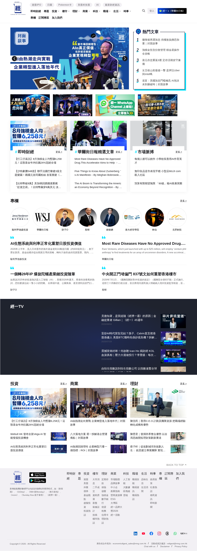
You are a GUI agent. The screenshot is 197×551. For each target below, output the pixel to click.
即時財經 (36, 11)
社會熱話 (153, 495)
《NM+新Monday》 (37, 498)
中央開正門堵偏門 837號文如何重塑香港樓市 (139, 274)
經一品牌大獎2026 (116, 515)
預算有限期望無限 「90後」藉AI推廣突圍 (158, 183)
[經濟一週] (18, 8)
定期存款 (105, 487)
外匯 (86, 493)
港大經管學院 (132, 229)
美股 (86, 489)
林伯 (154, 229)
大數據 (126, 493)
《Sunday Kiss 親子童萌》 (33, 501)
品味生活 (144, 487)
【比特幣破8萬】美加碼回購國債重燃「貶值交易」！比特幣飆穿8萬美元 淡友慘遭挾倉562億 (38, 185)
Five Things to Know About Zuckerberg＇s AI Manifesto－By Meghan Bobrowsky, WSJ (98, 173)
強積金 (105, 501)
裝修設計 (96, 515)
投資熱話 (87, 519)
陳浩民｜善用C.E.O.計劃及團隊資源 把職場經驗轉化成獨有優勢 (157, 428)
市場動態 (115, 485)
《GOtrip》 (21, 498)
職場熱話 (135, 503)
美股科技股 (84, 5)
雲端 (125, 501)
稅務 (104, 517)
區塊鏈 (126, 497)
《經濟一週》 (53, 501)
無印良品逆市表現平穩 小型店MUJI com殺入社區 (158, 173)
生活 (116, 11)
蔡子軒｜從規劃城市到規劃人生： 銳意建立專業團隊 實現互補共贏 (147, 454)
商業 (85, 11)
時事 (126, 11)
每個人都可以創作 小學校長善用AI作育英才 (158, 161)
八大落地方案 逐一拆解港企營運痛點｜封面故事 (88, 442)
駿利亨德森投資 (20, 229)
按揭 (95, 521)
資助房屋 (96, 503)
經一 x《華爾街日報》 (174, 11)
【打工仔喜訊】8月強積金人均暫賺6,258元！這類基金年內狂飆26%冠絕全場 (38, 161)
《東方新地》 (54, 498)
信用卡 (105, 521)
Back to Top (175, 470)
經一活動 (115, 521)
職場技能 (135, 487)
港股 (86, 485)
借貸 (104, 513)
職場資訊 (135, 495)
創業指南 (115, 497)
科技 (95, 11)
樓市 (64, 11)
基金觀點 (87, 503)
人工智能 (126, 487)
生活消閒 (144, 495)
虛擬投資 (87, 511)
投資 (54, 11)
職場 (105, 11)
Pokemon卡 (65, 5)
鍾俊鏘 (109, 229)
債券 (86, 497)
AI (97, 5)
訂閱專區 (44, 17)
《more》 (14, 501)
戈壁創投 (177, 229)
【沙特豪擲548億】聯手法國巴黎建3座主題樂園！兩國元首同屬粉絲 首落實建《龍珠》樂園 (38, 173)
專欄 (33, 17)
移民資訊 (153, 503)
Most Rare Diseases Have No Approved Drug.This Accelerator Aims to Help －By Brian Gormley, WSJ (98, 161)
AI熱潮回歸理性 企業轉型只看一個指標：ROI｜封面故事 (88, 454)
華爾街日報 (42, 229)
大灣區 (114, 509)
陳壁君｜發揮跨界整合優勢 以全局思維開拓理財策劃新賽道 (148, 442)
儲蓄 (104, 497)
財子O (65, 229)
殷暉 (87, 229)
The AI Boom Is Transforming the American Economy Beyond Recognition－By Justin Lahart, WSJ (98, 185)
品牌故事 (115, 489)
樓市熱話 (96, 527)
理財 (75, 11)
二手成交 (96, 495)
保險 (104, 493)
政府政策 (153, 487)
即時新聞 (153, 511)
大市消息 (96, 487)
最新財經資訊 (112, 5)
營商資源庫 (116, 501)
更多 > (59, 151)
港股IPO (36, 5)
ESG (113, 505)
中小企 (114, 493)
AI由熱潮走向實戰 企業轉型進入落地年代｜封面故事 (97, 428)
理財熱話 (105, 527)
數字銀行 (105, 507)
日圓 (49, 5)
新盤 (95, 509)
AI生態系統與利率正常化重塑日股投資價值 (46, 243)
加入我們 (57, 17)
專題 (46, 11)
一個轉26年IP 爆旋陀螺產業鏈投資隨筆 (42, 274)
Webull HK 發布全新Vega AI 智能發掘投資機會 (28, 442)
